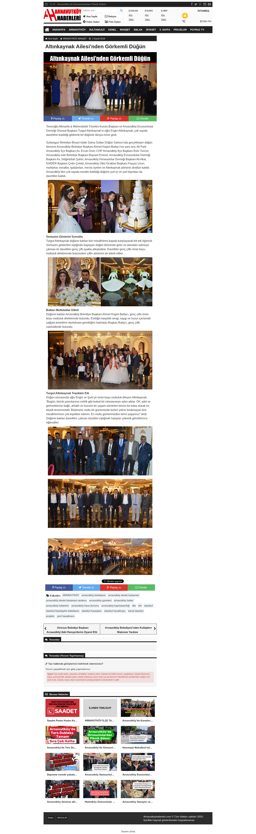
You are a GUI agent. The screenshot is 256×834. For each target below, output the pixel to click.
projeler (50, 616)
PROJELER (180, 29)
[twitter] (195, 4)
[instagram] (204, 4)
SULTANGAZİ (97, 29)
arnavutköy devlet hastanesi (123, 595)
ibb (134, 605)
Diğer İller (207, 21)
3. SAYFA (165, 29)
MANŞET (125, 29)
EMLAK (138, 29)
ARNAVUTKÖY (77, 29)
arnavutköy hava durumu (85, 605)
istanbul (148, 605)
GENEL (112, 29)
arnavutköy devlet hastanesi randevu (66, 600)
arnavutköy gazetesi (100, 600)
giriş (73, 669)
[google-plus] (200, 4)
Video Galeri (93, 22)
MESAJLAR (62, 818)
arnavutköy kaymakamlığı (116, 605)
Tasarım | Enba (128, 831)
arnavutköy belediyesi (94, 595)
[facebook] (192, 4)
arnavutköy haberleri (57, 605)
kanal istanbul (135, 610)
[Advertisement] (186, 95)
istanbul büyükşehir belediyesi (62, 610)
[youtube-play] (209, 4)
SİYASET (151, 29)
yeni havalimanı (65, 616)
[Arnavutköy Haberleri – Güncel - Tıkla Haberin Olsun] (62, 15)
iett (140, 605)
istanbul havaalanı (92, 610)
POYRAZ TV (197, 29)
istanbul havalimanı (115, 610)
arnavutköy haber (123, 600)
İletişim (112, 16)
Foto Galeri (114, 22)
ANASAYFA (58, 29)
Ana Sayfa (91, 16)
